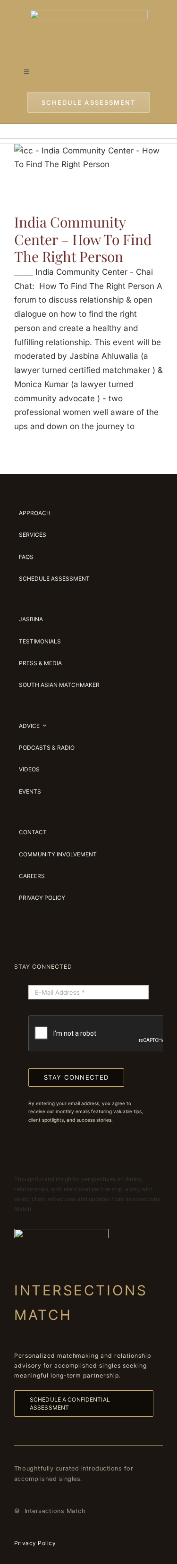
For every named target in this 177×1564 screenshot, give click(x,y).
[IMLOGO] (89, 13)
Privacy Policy (35, 1543)
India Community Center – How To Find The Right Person (83, 239)
